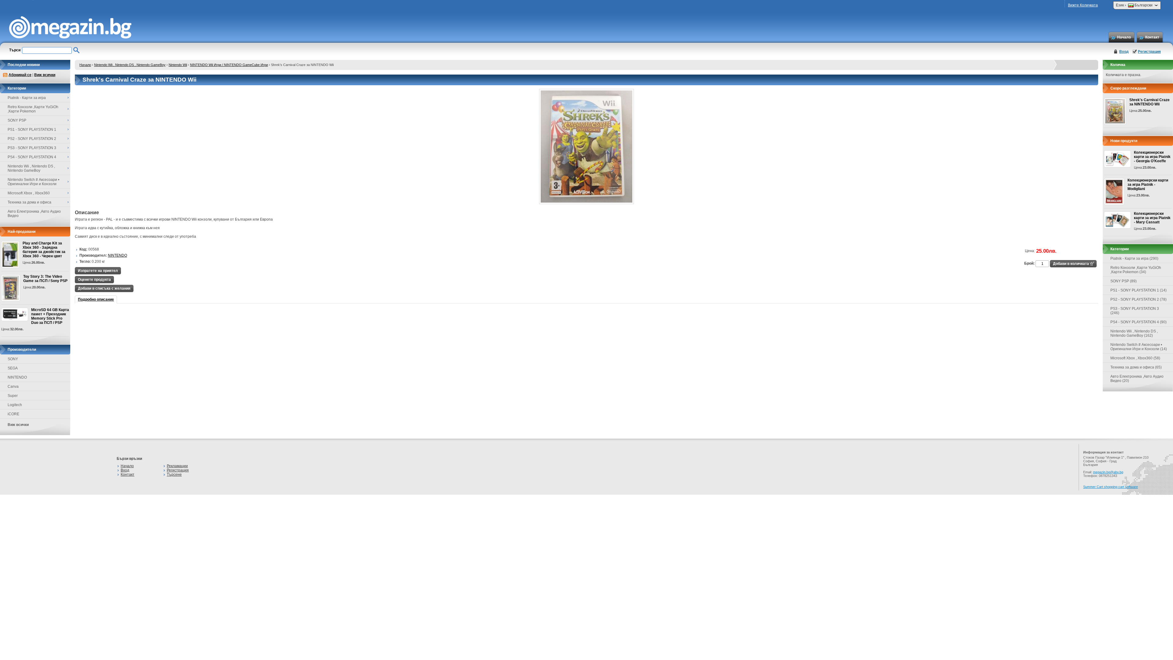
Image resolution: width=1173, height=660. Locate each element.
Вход (1124, 52)
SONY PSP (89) (1123, 281)
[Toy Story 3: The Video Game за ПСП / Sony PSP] (10, 287)
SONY (13, 359)
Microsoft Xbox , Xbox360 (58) (1135, 358)
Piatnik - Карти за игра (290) (1134, 258)
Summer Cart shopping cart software (1110, 487)
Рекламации (177, 466)
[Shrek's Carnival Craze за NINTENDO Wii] (586, 203)
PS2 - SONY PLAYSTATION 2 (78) (1138, 299)
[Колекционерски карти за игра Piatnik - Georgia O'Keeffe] (1117, 158)
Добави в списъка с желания (104, 288)
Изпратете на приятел (98, 271)
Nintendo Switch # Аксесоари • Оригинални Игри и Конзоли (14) (1138, 347)
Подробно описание (96, 299)
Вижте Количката (1083, 5)
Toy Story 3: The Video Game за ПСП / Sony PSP (45, 278)
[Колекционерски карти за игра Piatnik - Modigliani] (1114, 191)
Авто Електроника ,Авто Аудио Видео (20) (1137, 378)
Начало (1124, 37)
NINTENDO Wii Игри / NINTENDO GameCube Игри (229, 65)
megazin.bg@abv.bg (1108, 472)
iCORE (13, 414)
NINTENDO (17, 377)
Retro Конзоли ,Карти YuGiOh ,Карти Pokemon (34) (1135, 270)
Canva (13, 386)
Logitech (15, 405)
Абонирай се (20, 75)
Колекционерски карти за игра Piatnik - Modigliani (1147, 184)
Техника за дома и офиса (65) (1136, 367)
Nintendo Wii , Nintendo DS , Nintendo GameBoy (130, 65)
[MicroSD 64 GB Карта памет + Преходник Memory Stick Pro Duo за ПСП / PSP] (14, 314)
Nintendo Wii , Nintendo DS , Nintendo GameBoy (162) (1134, 333)
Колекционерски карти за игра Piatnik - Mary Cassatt (1152, 217)
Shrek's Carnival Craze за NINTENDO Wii (1149, 102)
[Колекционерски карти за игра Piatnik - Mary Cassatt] (1117, 220)
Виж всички (44, 75)
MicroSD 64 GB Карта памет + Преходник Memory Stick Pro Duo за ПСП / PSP (50, 316)
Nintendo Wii (178, 65)
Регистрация (1149, 52)
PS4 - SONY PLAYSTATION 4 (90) (1138, 322)
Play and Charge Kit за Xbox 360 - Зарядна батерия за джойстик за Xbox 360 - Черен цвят (44, 249)
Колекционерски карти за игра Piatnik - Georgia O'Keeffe (1152, 156)
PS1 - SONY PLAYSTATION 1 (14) (1138, 290)
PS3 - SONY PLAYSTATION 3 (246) (1134, 310)
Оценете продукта (94, 279)
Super (13, 396)
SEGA (13, 368)
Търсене (174, 474)
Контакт (1152, 37)
